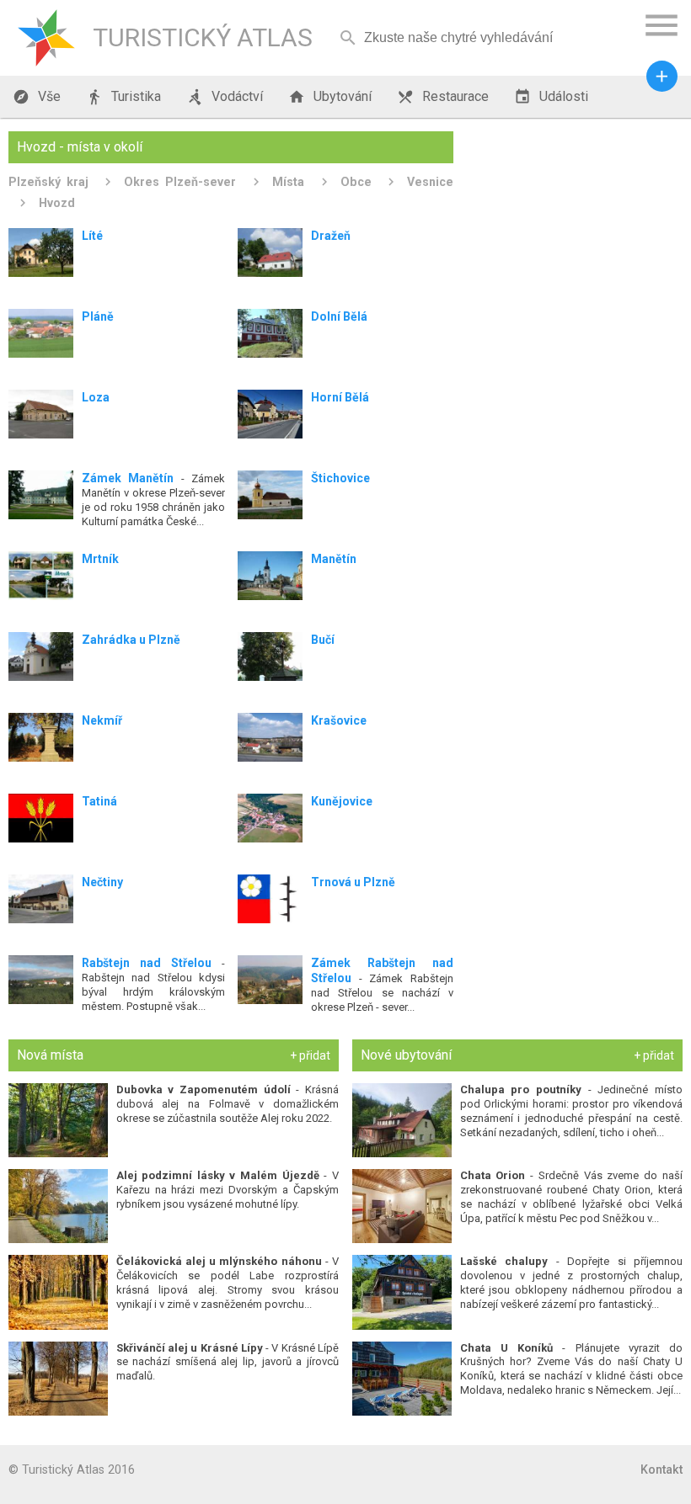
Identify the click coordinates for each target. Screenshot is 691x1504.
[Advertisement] (574, 236)
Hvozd (57, 203)
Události (551, 96)
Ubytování (330, 96)
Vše (37, 96)
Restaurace (443, 96)
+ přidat (310, 1055)
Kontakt (661, 1469)
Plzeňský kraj (48, 182)
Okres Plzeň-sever (180, 182)
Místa (288, 182)
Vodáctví (224, 96)
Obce (356, 182)
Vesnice (430, 182)
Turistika (123, 96)
